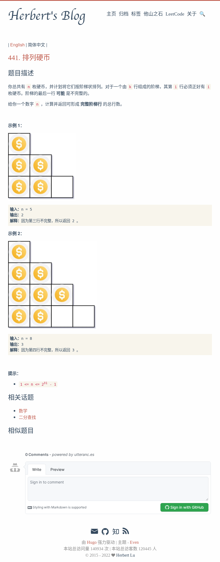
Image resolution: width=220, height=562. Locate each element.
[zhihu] (115, 532)
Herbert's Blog (46, 15)
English (17, 45)
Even (134, 542)
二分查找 (27, 417)
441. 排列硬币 (29, 58)
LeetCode (175, 14)
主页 (111, 14)
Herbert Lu (125, 555)
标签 (136, 14)
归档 (124, 14)
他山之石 (153, 14)
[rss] (126, 532)
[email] (94, 531)
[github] (105, 532)
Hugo (92, 542)
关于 (192, 14)
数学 (23, 411)
